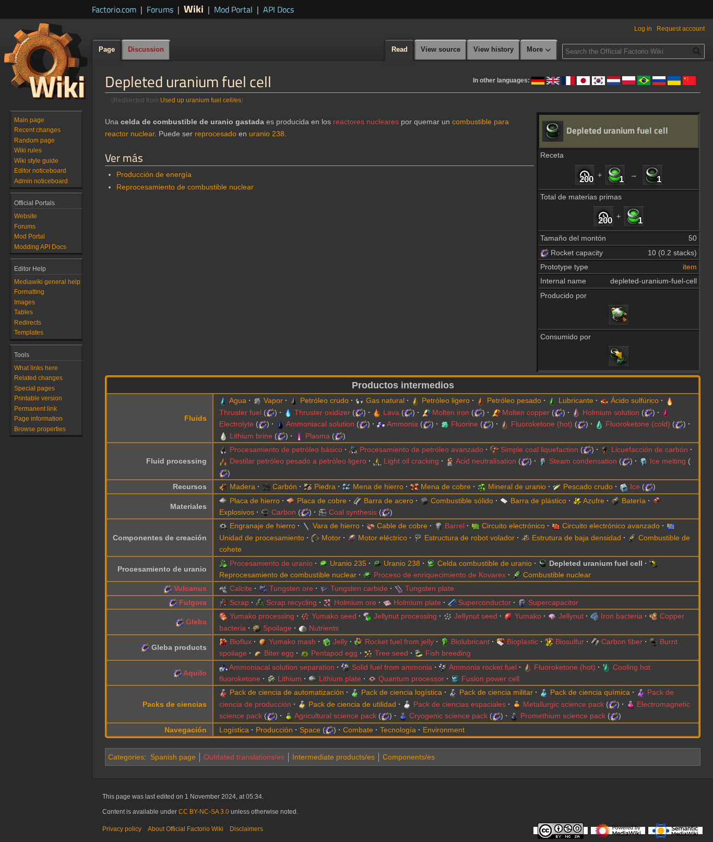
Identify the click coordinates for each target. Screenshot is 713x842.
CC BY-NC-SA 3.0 (204, 811)
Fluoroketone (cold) (637, 424)
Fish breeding (448, 653)
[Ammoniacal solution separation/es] (223, 667)
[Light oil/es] (415, 400)
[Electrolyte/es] (666, 412)
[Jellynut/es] (552, 616)
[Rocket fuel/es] (632, 537)
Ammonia (402, 424)
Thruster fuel (240, 412)
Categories (126, 757)
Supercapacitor (553, 602)
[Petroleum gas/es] (359, 400)
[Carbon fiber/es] (595, 641)
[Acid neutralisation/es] (450, 461)
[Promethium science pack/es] (514, 715)
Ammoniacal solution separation (282, 667)
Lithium (290, 678)
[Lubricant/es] (552, 400)
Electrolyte (236, 424)
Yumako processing (262, 616)
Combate (358, 730)
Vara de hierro (336, 525)
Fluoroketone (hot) (542, 424)
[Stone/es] (308, 486)
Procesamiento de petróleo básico (286, 449)
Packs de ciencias (174, 704)
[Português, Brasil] (643, 80)
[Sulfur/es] (577, 500)
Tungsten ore (291, 588)
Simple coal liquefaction (539, 449)
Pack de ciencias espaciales (459, 704)
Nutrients (324, 628)
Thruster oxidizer (322, 412)
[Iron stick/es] (306, 525)
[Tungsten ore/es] (263, 588)
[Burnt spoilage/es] (653, 641)
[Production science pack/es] (641, 692)
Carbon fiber (622, 641)
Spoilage (277, 628)
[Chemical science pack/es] (544, 692)
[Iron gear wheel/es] (223, 525)
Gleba (196, 622)
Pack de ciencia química (590, 692)
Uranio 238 (402, 563)
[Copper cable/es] (370, 525)
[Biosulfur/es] (549, 641)
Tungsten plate (429, 588)
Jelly (340, 641)
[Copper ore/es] (414, 486)
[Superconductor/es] (452, 602)
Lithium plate (340, 678)
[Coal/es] (266, 486)
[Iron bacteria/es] (594, 616)
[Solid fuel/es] (424, 500)
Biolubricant (470, 641)
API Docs (278, 9)
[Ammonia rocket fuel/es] (443, 667)
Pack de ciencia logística (401, 692)
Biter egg (279, 653)
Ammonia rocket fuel (483, 667)
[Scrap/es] (223, 602)
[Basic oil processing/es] (223, 449)
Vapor (273, 400)
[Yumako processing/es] (223, 616)
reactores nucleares (366, 121)
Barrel (455, 525)
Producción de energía (154, 174)
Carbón (284, 486)
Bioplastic (522, 641)
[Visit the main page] (46, 60)
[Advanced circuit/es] (556, 525)
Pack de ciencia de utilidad (352, 704)
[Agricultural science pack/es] (288, 715)
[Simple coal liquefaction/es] (494, 449)
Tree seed (391, 653)
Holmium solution (611, 412)
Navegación (185, 730)
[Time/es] (584, 174)
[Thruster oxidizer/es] (288, 412)
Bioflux (241, 641)
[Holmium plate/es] (387, 602)
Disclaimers (246, 829)
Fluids (195, 418)
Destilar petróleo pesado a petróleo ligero (298, 461)
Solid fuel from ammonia (392, 667)
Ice (635, 486)
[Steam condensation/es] (543, 461)
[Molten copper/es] (496, 412)
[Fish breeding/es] (419, 653)
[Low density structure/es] (525, 537)
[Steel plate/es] (357, 500)
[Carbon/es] (265, 512)
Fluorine (464, 424)
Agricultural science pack (335, 715)
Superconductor (484, 602)
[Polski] (628, 80)
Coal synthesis (353, 512)
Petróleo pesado (514, 400)
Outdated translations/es (244, 757)
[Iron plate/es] (223, 500)
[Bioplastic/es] (500, 641)
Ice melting (668, 461)
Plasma (317, 436)
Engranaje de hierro (262, 525)
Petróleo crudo (324, 400)
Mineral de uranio (517, 486)
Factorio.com (114, 9)
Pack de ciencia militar (496, 692)
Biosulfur (569, 641)
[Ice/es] (624, 486)
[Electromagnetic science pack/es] (630, 704)
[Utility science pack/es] (302, 704)
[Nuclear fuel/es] (517, 575)
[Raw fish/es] (557, 486)
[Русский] (659, 80)
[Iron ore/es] (346, 486)
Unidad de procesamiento (261, 537)
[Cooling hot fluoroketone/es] (606, 667)
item (690, 267)
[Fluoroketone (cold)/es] (599, 424)
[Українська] (674, 80)
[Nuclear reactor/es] (618, 315)
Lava (391, 412)
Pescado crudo (588, 486)
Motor (331, 537)
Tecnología (398, 730)
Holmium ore (355, 602)
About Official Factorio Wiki (185, 829)
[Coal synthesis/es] (322, 512)
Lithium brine (251, 436)
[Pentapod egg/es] (305, 653)
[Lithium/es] (271, 678)
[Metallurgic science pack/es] (517, 704)
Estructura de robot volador (469, 537)
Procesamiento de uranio (271, 563)
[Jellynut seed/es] (448, 616)
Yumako (528, 616)
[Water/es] (223, 400)
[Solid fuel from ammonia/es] (345, 667)
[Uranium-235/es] (323, 563)
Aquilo (195, 673)
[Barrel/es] (438, 525)
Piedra (325, 486)
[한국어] (598, 80)
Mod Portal (233, 9)
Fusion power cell (490, 678)
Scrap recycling (291, 602)
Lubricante (575, 400)
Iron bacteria (622, 616)
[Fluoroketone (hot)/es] (505, 424)
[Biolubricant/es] (445, 641)
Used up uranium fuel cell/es (200, 100)
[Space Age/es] (544, 252)
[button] (539, 50)
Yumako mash (292, 641)
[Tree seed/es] (368, 653)
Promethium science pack (562, 715)
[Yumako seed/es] (305, 616)
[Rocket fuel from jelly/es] (358, 641)
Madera (242, 486)
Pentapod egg (334, 653)
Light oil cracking (411, 461)
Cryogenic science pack (448, 715)
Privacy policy (121, 829)
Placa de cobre (322, 500)
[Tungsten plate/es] (399, 588)
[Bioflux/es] (223, 641)
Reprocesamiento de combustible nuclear (185, 187)
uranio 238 (266, 133)
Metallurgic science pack (563, 704)
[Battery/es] (615, 500)
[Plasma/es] (299, 436)
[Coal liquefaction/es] (605, 449)
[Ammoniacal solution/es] (280, 424)
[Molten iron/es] (426, 412)
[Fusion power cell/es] (455, 678)
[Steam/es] (257, 400)
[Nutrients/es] (303, 628)
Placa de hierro (255, 500)
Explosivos (236, 512)
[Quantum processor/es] (372, 678)
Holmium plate (417, 602)
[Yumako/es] (508, 616)
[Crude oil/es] (294, 400)
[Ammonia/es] (381, 424)
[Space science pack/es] (407, 704)
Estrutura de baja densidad (576, 537)
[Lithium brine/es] (223, 436)
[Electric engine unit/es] (352, 537)
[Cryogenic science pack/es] (403, 715)
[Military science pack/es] (453, 692)
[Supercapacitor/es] (522, 602)
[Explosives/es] (656, 500)
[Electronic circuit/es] (475, 525)
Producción (274, 730)
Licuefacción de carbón (649, 449)
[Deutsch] (537, 80)
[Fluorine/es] (445, 424)
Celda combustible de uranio (484, 563)
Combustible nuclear (557, 575)
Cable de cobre (402, 525)
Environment (444, 730)
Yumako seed (334, 616)
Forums (160, 9)
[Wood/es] (223, 486)
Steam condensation (583, 461)
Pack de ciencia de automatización (287, 692)
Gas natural (385, 400)
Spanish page (173, 757)
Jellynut (571, 616)
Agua (237, 400)
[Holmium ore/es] (328, 602)
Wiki (194, 8)
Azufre (593, 500)
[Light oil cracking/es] (377, 461)
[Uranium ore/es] (482, 486)
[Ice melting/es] (643, 461)
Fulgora (193, 602)
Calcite (241, 588)
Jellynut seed (475, 616)
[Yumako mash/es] (262, 641)
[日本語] (583, 80)
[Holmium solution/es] (576, 412)
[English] (553, 80)
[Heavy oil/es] (481, 400)
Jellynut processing (405, 616)
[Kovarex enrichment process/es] (367, 575)
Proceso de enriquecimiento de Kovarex (440, 575)
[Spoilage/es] (257, 628)
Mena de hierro (378, 486)
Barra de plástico (538, 500)
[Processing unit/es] (671, 525)
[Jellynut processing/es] (367, 616)
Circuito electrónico (513, 525)
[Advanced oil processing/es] (353, 449)
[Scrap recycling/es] (260, 602)
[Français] (568, 80)
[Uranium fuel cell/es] (615, 174)
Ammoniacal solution (320, 424)
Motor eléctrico (382, 537)
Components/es (409, 757)
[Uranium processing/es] (223, 563)
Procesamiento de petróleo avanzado (421, 449)
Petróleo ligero (446, 400)
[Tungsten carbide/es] (324, 588)
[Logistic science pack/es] (355, 692)
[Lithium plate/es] (312, 678)
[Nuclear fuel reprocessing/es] (618, 356)
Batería (634, 500)
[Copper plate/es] (291, 500)
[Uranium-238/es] (377, 563)
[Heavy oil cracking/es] (223, 461)
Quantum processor (411, 678)
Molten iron (450, 412)
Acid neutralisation (486, 461)
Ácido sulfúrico (635, 400)
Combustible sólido (462, 500)
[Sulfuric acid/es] (604, 400)
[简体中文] (689, 80)
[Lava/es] (377, 412)
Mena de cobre (446, 486)
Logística (234, 730)
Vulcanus (190, 588)
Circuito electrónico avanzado (611, 525)
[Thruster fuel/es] (670, 400)
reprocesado (215, 133)
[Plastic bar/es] (504, 500)
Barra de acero (388, 500)
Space (310, 730)
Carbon (283, 512)
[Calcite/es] (223, 588)
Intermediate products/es (333, 757)
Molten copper (526, 412)
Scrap (239, 602)
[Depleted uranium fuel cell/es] (652, 174)
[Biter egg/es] (258, 653)
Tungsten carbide (359, 588)
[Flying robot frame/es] (418, 537)
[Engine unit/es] (315, 537)
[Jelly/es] (327, 641)
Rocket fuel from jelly (399, 641)
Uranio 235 (348, 563)
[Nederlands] (613, 80)
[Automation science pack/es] (223, 692)
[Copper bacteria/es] (653, 616)
